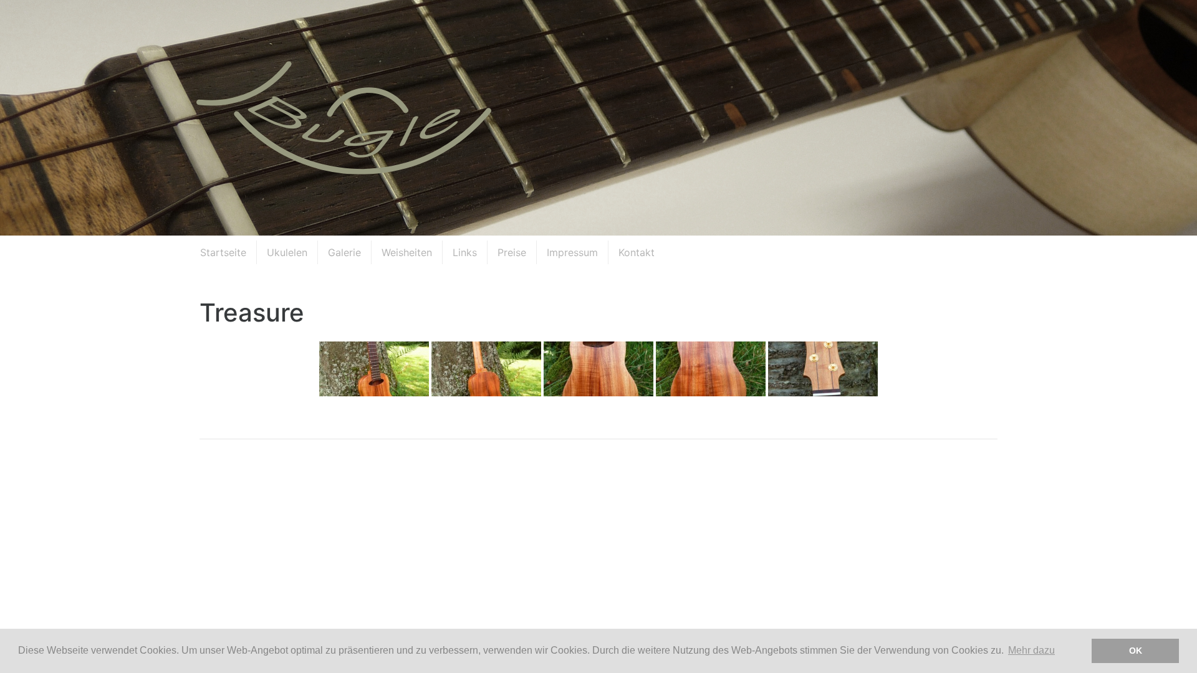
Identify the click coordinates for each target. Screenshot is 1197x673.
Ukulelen (287, 252)
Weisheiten (407, 252)
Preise (512, 252)
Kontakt (636, 252)
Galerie (344, 252)
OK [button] (1135, 651)
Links (465, 252)
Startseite (223, 252)
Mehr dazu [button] (1031, 650)
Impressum (572, 252)
